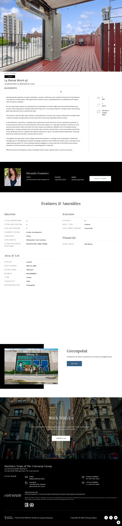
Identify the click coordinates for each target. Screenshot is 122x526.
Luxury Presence (46, 518)
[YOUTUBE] (116, 517)
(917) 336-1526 (94, 478)
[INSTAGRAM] (111, 517)
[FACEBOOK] (106, 517)
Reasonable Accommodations (75, 494)
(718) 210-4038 (93, 484)
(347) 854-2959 (60, 179)
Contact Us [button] (61, 438)
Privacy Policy (91, 518)
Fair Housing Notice (31, 494)
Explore (74, 363)
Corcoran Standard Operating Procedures (52, 494)
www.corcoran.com (31, 492)
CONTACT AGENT (100, 178)
